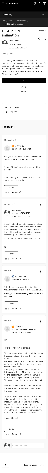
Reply (24, 80)
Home (4, 21)
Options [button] (42, 31)
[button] (45, 38)
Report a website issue (34, 465)
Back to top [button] (5, 465)
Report (24, 91)
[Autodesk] (13, 3)
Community (7, 14)
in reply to (21, 213)
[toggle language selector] (35, 3)
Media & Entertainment (17, 21)
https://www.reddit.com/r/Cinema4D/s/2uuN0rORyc (23, 295)
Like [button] (22, 87)
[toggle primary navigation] (4, 3)
